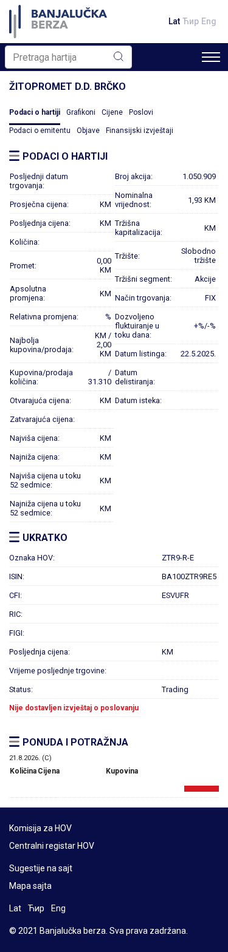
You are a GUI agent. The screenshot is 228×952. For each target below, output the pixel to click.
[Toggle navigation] (211, 57)
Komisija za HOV (40, 828)
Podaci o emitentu (40, 130)
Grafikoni (80, 112)
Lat (174, 21)
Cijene (112, 112)
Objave (88, 130)
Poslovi (141, 112)
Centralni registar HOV (51, 846)
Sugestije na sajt (40, 868)
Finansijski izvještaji (139, 130)
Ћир (190, 21)
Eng (208, 21)
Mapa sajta (30, 886)
